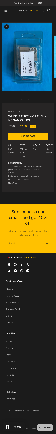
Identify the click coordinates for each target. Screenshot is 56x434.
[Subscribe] (46, 243)
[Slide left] (21, 99)
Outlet (9, 381)
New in (9, 348)
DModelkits (25, 428)
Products (10, 341)
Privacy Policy (12, 302)
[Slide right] (34, 99)
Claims (9, 316)
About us (10, 289)
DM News (10, 361)
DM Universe (12, 368)
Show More (12, 183)
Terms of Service (14, 309)
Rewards (10, 375)
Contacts (10, 322)
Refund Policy (12, 296)
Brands (9, 354)
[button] (6, 10)
